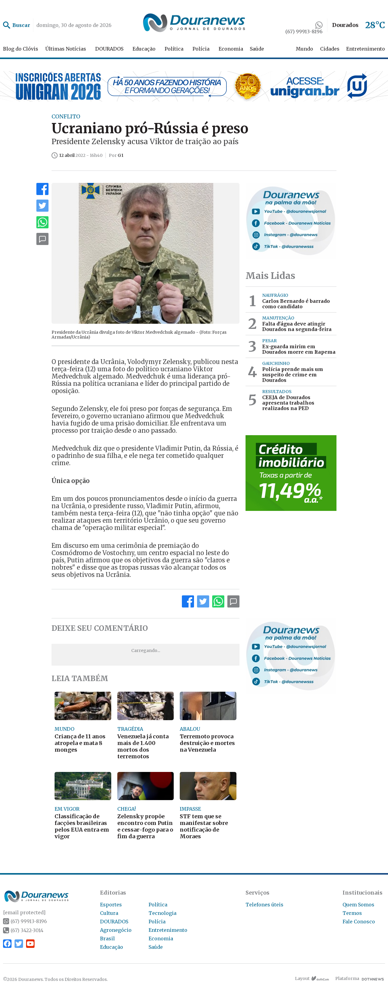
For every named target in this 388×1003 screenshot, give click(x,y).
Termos (352, 913)
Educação (144, 48)
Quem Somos (358, 905)
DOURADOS (109, 48)
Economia (231, 48)
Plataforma (347, 978)
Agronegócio (116, 930)
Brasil (107, 938)
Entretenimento (365, 48)
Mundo (304, 48)
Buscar (21, 25)
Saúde (257, 48)
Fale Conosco (359, 922)
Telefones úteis (264, 905)
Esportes (111, 905)
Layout (302, 978)
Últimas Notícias (65, 48)
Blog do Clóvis (20, 48)
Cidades (330, 48)
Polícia (200, 48)
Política (174, 48)
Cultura (109, 913)
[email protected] (24, 912)
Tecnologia (162, 913)
